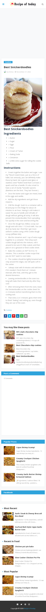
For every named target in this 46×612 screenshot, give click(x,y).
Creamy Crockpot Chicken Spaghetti (27, 459)
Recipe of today (29, 608)
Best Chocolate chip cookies (28, 345)
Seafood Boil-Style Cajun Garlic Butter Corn (28, 528)
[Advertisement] (23, 33)
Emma (11, 72)
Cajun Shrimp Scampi (25, 447)
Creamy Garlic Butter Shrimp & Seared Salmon (28, 475)
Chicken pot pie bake (24, 546)
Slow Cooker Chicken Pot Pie (27, 557)
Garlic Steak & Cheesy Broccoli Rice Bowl (28, 514)
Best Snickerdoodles (25, 356)
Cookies (9, 310)
